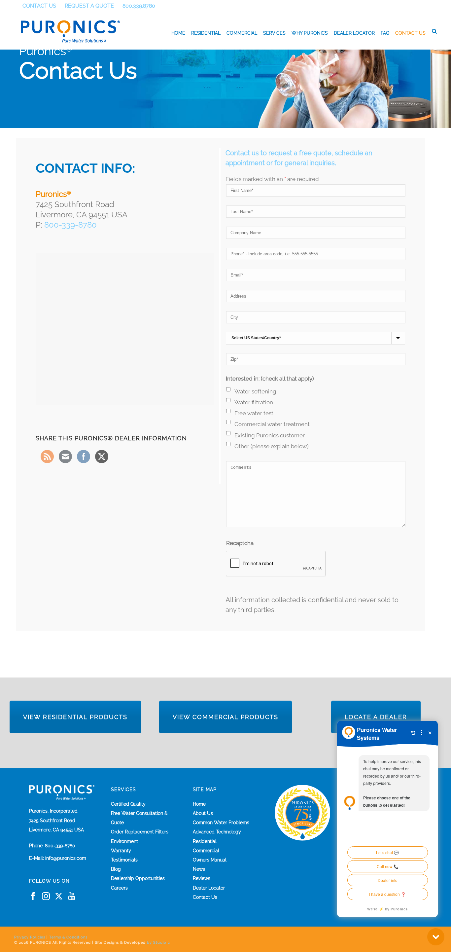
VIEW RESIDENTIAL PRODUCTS (75, 717)
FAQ (385, 33)
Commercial (241, 33)
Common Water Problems (221, 822)
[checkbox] (228, 389)
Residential (206, 33)
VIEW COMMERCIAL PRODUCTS (225, 717)
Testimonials (124, 859)
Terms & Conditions (68, 937)
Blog (116, 869)
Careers (119, 888)
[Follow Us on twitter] (59, 896)
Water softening (255, 391)
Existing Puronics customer (269, 435)
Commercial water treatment (272, 424)
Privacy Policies (29, 937)
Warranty (121, 850)
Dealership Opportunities (138, 878)
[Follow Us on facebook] (33, 896)
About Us (203, 813)
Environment (124, 841)
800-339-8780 (70, 225)
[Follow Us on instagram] (46, 896)
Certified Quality (128, 804)
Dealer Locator (354, 33)
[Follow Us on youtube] (72, 896)
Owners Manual (209, 859)
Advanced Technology (217, 831)
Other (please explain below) (271, 446)
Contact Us (410, 33)
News (199, 869)
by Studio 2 (158, 942)
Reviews (201, 878)
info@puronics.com (65, 858)
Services (274, 33)
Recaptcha (240, 543)
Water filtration (253, 402)
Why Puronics (310, 33)
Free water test (253, 413)
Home (178, 33)
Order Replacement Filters (139, 831)
